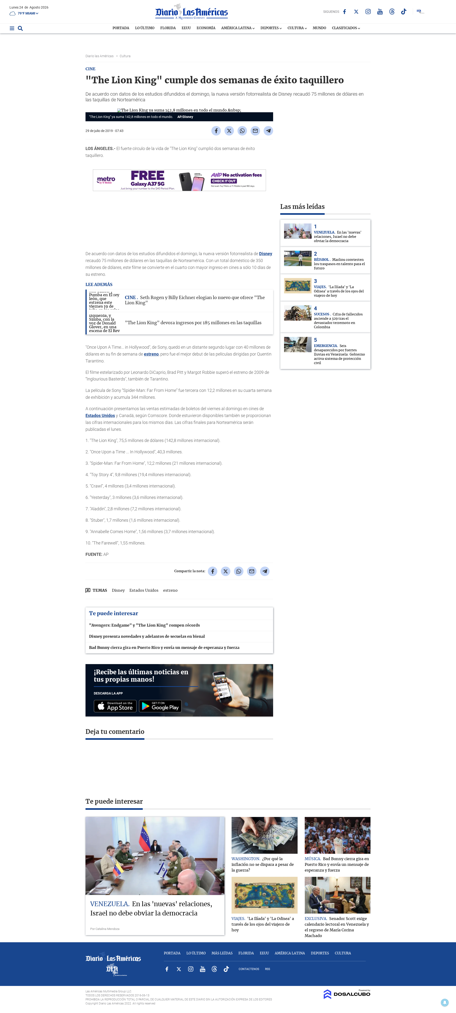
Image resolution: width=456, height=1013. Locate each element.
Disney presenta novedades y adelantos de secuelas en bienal (147, 636)
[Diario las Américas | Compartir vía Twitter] (229, 131)
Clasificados (345, 28)
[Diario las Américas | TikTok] (404, 11)
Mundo (319, 28)
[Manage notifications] (445, 1002)
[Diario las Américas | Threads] (392, 11)
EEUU (186, 28)
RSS (267, 969)
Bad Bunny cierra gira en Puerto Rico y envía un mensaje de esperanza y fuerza (164, 648)
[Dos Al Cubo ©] (347, 998)
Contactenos (249, 969)
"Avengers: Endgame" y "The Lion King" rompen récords (144, 625)
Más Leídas (222, 953)
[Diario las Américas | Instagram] (368, 11)
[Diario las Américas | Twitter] (356, 11)
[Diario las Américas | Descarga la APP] (116, 706)
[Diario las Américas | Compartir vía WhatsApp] (242, 131)
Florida (168, 28)
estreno (151, 354)
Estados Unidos (100, 415)
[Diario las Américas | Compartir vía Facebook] (216, 131)
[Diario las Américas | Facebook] (344, 11)
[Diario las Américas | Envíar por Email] (255, 131)
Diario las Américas (100, 56)
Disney (265, 253)
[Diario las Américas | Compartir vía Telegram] (268, 131)
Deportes (270, 28)
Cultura (296, 28)
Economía (206, 28)
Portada (121, 28)
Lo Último (144, 28)
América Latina (236, 28)
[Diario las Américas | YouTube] (380, 11)
